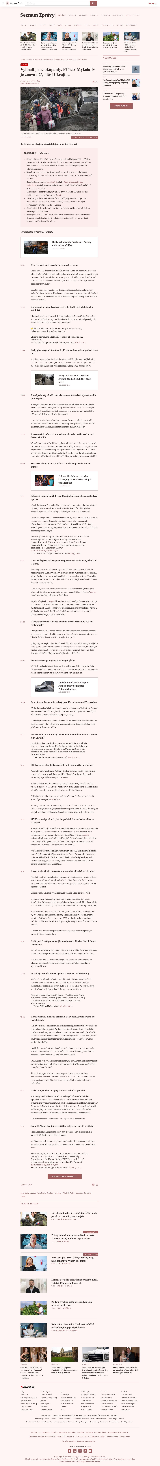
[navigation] (3, 3)
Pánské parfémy (126, 1422)
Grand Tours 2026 (47, 1410)
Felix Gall (44, 1407)
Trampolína (68, 1419)
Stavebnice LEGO (61, 1422)
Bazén (47, 1419)
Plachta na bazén (57, 1419)
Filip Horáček (63, 1308)
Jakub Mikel (63, 1241)
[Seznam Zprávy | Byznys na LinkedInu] (90, 1451)
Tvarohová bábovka (87, 1404)
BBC (52, 799)
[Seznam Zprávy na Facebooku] (69, 1451)
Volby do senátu (26, 1407)
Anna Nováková (64, 1264)
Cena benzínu (92, 1415)
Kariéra (54, 1432)
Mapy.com (57, 1415)
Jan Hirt (43, 1401)
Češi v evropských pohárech (107, 1415)
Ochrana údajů (100, 1432)
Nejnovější (110, 58)
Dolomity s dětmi (107, 1410)
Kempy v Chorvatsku (108, 1394)
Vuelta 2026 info (46, 1394)
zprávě (86, 835)
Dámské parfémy (74, 1422)
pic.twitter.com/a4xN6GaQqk (44, 550)
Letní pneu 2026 (126, 1394)
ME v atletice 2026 (67, 1404)
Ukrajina (58, 1193)
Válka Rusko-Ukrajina (45, 1193)
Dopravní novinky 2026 (129, 1401)
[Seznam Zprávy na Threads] (85, 1451)
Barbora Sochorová (66, 1330)
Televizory (103, 1422)
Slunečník (77, 1419)
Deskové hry (94, 1422)
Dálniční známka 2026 (128, 1398)
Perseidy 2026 (81, 1415)
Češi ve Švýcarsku (107, 1404)
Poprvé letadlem (106, 1398)
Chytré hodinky (114, 1422)
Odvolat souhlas (68, 1441)
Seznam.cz (152, 3)
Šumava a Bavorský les (109, 1401)
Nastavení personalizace (87, 1441)
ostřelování (52, 182)
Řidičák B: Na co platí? (128, 1404)
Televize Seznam (82, 1437)
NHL (62, 1410)
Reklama (89, 1432)
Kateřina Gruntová (67, 1219)
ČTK (38, 81)
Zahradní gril (112, 1419)
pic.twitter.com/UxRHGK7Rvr (44, 1165)
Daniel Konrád (64, 1286)
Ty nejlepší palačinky (88, 1394)
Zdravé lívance (86, 1401)
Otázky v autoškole (127, 1407)
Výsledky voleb (25, 1401)
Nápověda (63, 1432)
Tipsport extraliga (67, 1401)
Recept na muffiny (87, 1398)
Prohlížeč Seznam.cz (66, 1437)
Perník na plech (86, 1410)
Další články (121, 106)
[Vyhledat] (93, 3)
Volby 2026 (24, 1394)
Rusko (22, 1196)
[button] (28, 36)
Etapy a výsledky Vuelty (49, 1398)
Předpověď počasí (68, 1415)
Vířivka (121, 1419)
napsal (93, 592)
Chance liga (65, 1394)
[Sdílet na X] (97, 1185)
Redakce (80, 1432)
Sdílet (96, 82)
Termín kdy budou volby (28, 1404)
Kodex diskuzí (112, 1437)
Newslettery (125, 1437)
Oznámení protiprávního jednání (42, 1437)
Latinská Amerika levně (109, 1407)
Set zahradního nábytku (98, 1419)
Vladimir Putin (68, 1193)
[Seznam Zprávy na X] (74, 1451)
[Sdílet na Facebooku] (93, 1185)
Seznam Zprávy (28, 81)
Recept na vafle (86, 1407)
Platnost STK (125, 1410)
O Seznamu (45, 1432)
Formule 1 (64, 1407)
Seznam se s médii (98, 1437)
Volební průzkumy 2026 (28, 1398)
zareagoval (51, 601)
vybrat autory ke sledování (28, 83)
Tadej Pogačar (45, 1404)
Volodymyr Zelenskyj (83, 1193)
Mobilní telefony (47, 1422)
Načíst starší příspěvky (64, 1176)
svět (59, 195)
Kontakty (72, 1432)
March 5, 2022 (80, 342)
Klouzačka (85, 1419)
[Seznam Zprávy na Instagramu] (80, 1451)
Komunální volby (26, 1410)
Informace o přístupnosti (118, 1432)
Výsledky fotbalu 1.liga (68, 1398)
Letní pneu (85, 1422)
